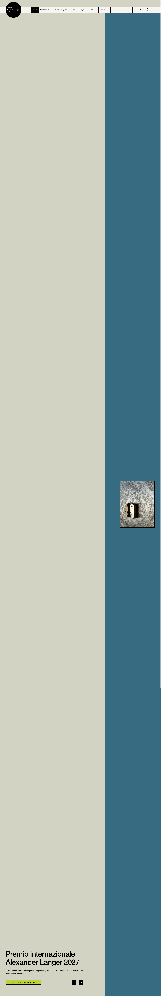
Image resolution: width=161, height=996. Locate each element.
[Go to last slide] (74, 982)
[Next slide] (81, 982)
